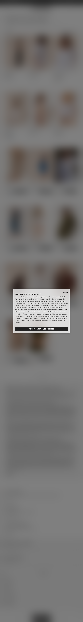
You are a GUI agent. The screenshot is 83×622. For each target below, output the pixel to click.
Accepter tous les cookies (41, 329)
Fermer (65, 292)
